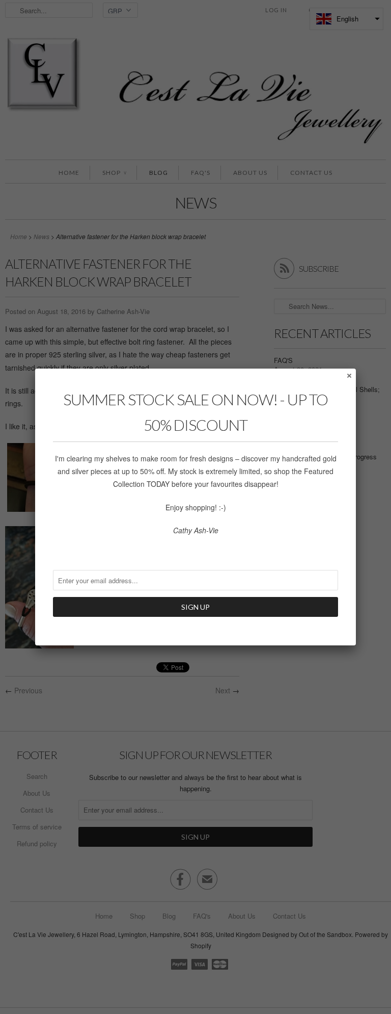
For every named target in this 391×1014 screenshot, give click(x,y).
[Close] (348, 375)
